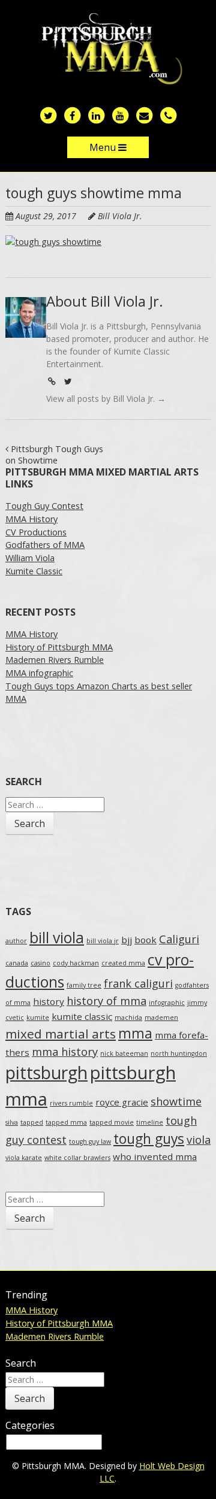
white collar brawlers (77, 1157)
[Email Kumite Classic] (144, 115)
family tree (84, 985)
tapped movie (111, 1122)
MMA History (31, 519)
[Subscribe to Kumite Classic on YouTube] (120, 115)
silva (11, 1122)
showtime (176, 1101)
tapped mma (66, 1122)
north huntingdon (179, 1053)
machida (128, 1017)
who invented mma (155, 1156)
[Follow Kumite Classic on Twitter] (48, 115)
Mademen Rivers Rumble (54, 659)
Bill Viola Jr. (120, 216)
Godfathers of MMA (45, 544)
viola (199, 1139)
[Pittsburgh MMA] (108, 49)
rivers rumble (71, 1103)
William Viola (30, 558)
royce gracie (121, 1102)
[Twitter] (67, 381)
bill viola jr (102, 941)
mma (135, 1033)
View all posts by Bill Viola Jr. (106, 398)
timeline (149, 1122)
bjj (126, 940)
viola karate (23, 1157)
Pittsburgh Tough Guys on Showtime (54, 454)
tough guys (148, 1138)
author (16, 941)
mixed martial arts (60, 1033)
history (48, 1001)
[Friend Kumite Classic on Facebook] (72, 115)
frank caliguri (138, 983)
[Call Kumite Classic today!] (168, 115)
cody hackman (76, 963)
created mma (123, 963)
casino (40, 963)
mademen (161, 1017)
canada (16, 963)
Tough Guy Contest (44, 505)
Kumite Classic (33, 571)
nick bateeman (124, 1053)
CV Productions (36, 532)
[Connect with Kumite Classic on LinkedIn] (96, 115)
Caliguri (179, 939)
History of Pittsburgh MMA (59, 647)
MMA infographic (39, 673)
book (145, 940)
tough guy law (90, 1141)
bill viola (56, 937)
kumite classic (82, 1016)
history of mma (106, 1001)
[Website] (51, 381)
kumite (37, 1017)
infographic (167, 1002)
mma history (65, 1051)
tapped (31, 1122)
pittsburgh (46, 1072)
